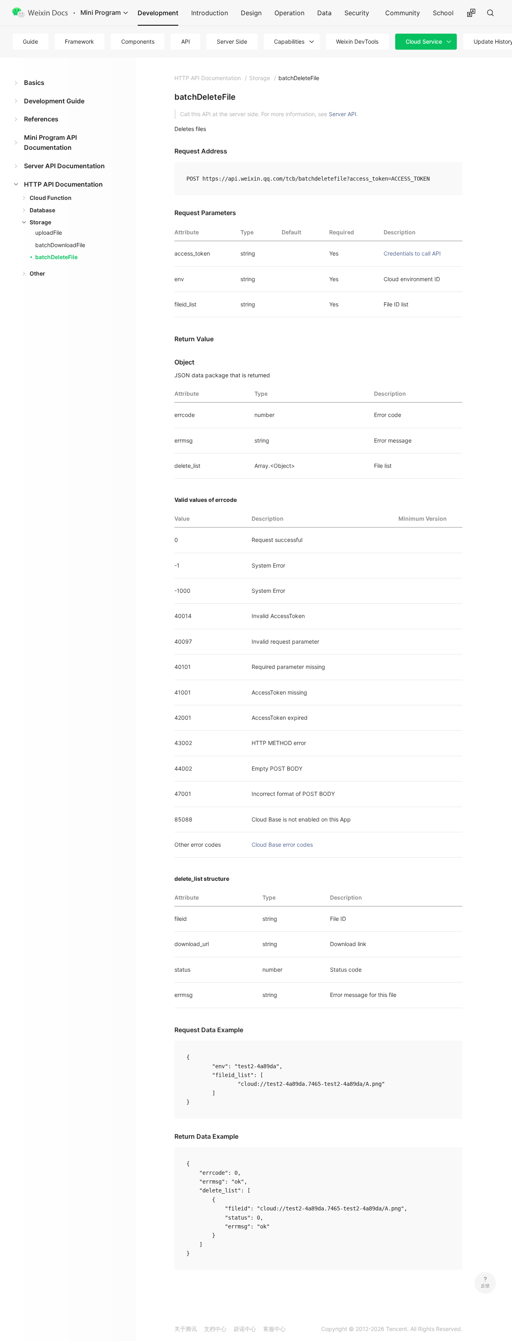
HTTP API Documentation (63, 184)
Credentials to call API (412, 253)
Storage (40, 222)
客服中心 (274, 1328)
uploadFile (48, 232)
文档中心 (215, 1328)
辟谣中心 (245, 1328)
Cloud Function (51, 197)
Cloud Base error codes (282, 844)
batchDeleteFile (56, 257)
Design (251, 13)
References (41, 119)
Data (324, 13)
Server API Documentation (64, 166)
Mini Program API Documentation (50, 142)
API (185, 41)
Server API (342, 114)
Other (37, 273)
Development (158, 13)
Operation (289, 13)
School (443, 13)
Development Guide (54, 101)
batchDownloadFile (60, 245)
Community (402, 13)
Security (356, 13)
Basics (34, 83)
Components (137, 41)
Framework (79, 41)
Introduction (209, 13)
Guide (30, 41)
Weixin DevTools (357, 41)
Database (42, 210)
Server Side (232, 41)
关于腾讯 (185, 1328)
